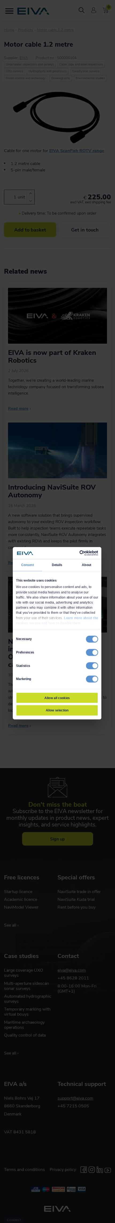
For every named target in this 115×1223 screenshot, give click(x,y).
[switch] (92, 652)
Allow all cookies (57, 698)
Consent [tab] (27, 565)
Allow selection (57, 710)
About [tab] (86, 565)
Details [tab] (57, 565)
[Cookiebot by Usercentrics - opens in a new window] (79, 553)
